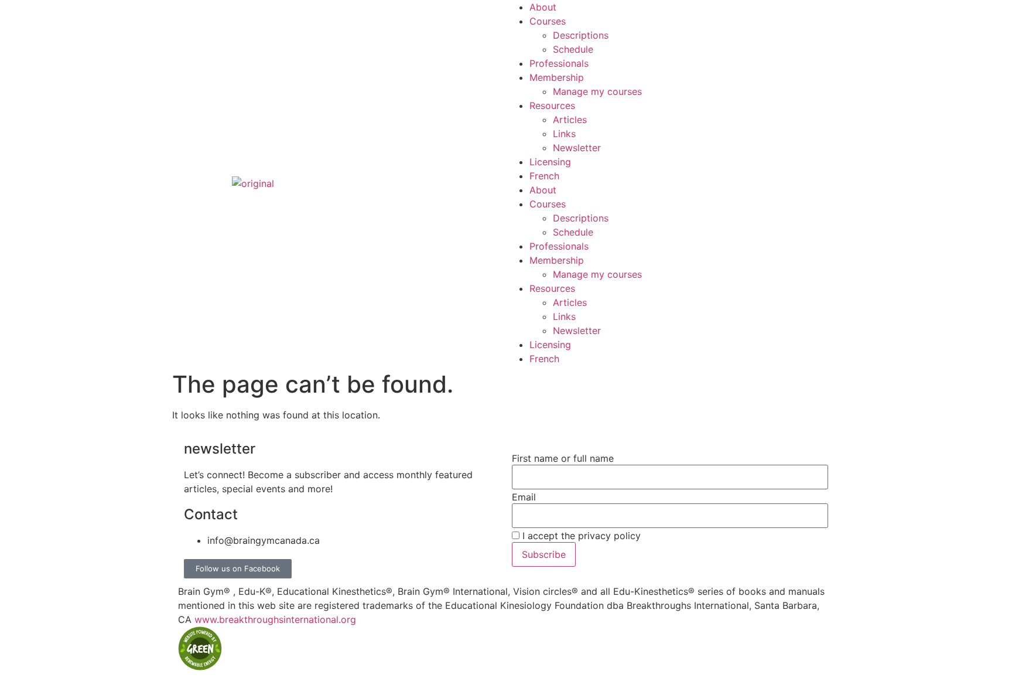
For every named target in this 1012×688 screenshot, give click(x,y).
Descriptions (580, 35)
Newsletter (577, 148)
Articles (570, 119)
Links (564, 133)
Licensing (550, 162)
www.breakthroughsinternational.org (275, 619)
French (544, 176)
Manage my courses (597, 91)
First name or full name (563, 458)
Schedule (573, 49)
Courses (547, 21)
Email (524, 497)
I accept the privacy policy (580, 535)
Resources (552, 105)
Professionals (559, 63)
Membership (556, 77)
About (542, 7)
